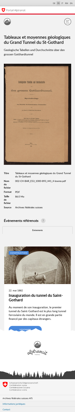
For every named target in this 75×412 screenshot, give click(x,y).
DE (54, 3)
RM (66, 3)
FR (58, 3)
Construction (18, 253)
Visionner (25, 329)
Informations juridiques (14, 403)
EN (71, 3)
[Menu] (67, 21)
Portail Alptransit (15, 10)
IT (62, 3)
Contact (6, 409)
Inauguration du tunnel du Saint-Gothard (36, 298)
